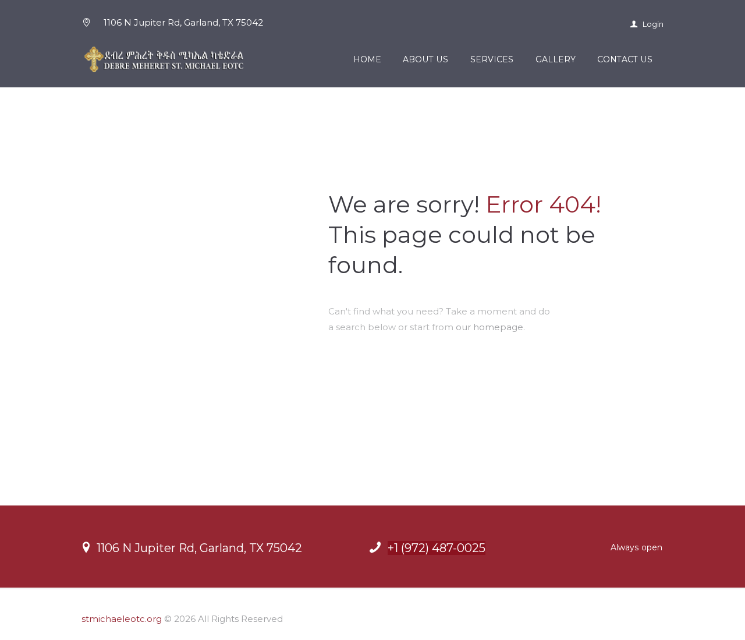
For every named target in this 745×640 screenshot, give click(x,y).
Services (491, 59)
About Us (425, 59)
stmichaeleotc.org (121, 618)
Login (652, 24)
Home (367, 59)
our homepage (489, 327)
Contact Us (624, 59)
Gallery (555, 59)
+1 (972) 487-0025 (436, 548)
